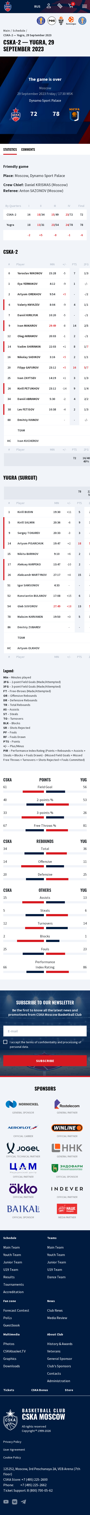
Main (6, 31)
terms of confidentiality (41, 1042)
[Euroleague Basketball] (71, 20)
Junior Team (12, 1262)
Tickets (8, 1390)
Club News (55, 1310)
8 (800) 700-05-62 (40, 1490)
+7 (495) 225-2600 (34, 1479)
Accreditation (13, 1292)
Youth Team (12, 1254)
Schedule (19, 31)
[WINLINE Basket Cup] (61, 20)
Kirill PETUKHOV (28, 388)
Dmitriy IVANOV (28, 420)
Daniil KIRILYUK (27, 315)
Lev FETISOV (25, 409)
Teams (52, 1238)
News (51, 1301)
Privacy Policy (12, 1442)
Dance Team (56, 1277)
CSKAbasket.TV (14, 1351)
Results (9, 1277)
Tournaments (13, 1284)
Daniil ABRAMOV (28, 399)
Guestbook (11, 1325)
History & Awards (60, 1344)
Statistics (10, 149)
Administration (58, 1381)
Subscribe (45, 1061)
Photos (8, 1344)
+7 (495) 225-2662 (33, 1485)
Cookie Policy (12, 1457)
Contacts (54, 1373)
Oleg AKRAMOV (27, 336)
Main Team (11, 1247)
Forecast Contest (16, 1310)
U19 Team (10, 1269)
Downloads (11, 1366)
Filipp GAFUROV (28, 367)
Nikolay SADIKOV (28, 357)
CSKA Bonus (39, 1390)
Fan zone (9, 1301)
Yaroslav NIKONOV (29, 273)
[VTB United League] (40, 20)
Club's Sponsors (59, 1366)
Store (69, 1390)
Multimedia (11, 1334)
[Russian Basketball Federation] (51, 20)
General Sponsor (59, 1358)
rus (37, 6)
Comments (28, 149)
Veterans (54, 1351)
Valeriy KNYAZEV (28, 305)
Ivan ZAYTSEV (26, 378)
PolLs (7, 1318)
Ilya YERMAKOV (27, 284)
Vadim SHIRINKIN (29, 346)
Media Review (57, 1318)
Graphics (9, 1358)
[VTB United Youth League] (82, 20)
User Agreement (14, 1450)
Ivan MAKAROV (27, 326)
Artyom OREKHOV (29, 294)
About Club (55, 1334)
